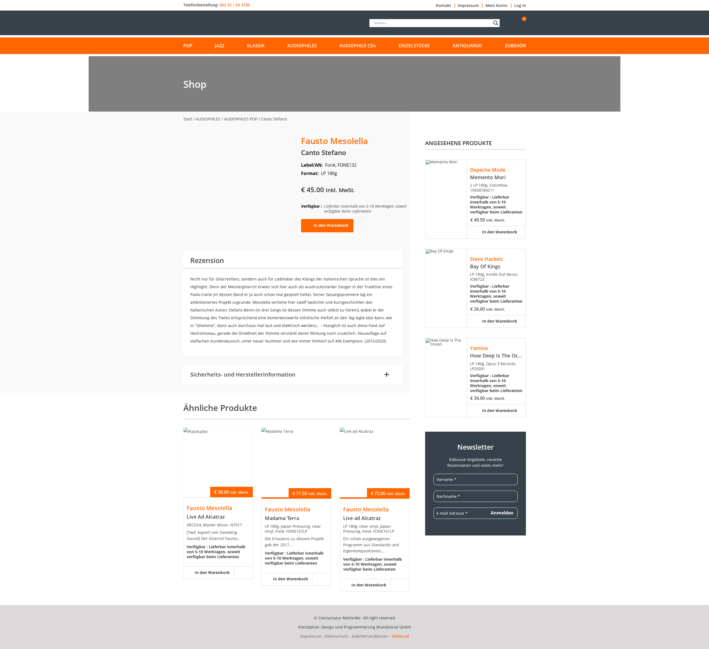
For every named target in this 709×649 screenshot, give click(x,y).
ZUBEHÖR (515, 46)
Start (187, 119)
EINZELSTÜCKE (414, 46)
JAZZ (219, 46)
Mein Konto (496, 5)
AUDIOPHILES (302, 46)
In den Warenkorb (331, 225)
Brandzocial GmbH (393, 627)
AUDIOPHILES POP (240, 119)
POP (187, 46)
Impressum (468, 5)
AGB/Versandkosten (370, 636)
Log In (520, 5)
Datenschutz (336, 636)
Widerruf (400, 636)
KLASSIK (255, 46)
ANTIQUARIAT (467, 46)
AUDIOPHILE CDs (357, 46)
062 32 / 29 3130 (235, 5)
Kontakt (443, 5)
